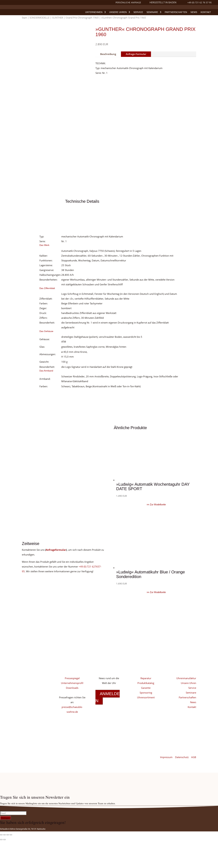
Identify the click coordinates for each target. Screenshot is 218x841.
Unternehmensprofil (72, 683)
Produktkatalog (145, 683)
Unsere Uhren (118, 12)
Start (24, 17)
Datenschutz (182, 757)
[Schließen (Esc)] (11, 834)
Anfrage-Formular (136, 54)
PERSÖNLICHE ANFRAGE (128, 2)
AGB (193, 757)
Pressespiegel (72, 678)
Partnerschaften (176, 12)
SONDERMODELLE (39, 17)
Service (138, 12)
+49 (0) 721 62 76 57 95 (199, 2)
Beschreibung (108, 54)
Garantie (145, 687)
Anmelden (107, 697)
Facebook (35, 687)
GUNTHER (57, 17)
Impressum (166, 757)
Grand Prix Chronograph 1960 (82, 17)
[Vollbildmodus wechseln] (4, 834)
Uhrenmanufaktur (186, 678)
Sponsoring (146, 692)
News (194, 12)
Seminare (152, 12)
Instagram (35, 677)
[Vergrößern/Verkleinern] (1, 834)
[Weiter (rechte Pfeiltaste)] (4, 839)
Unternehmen (93, 12)
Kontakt (206, 12)
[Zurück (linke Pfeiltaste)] (1, 839)
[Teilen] (7, 834)
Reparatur (145, 678)
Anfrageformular (56, 549)
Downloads (72, 687)
